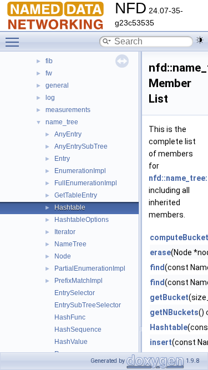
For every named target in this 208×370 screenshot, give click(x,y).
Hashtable (69, 207)
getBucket (169, 297)
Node (62, 256)
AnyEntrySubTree (81, 146)
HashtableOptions (81, 220)
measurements (67, 110)
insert (161, 342)
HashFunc (69, 317)
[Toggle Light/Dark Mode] (200, 40)
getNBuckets (174, 312)
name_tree (61, 122)
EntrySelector (74, 293)
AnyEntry (68, 134)
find (157, 267)
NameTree (70, 244)
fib (49, 61)
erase (160, 252)
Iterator (64, 232)
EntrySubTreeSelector (87, 305)
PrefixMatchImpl (78, 281)
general (57, 85)
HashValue (71, 342)
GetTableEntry (75, 195)
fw (48, 73)
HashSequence (78, 329)
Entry (62, 159)
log (50, 98)
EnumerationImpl (80, 171)
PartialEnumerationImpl (89, 268)
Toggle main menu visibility (14, 42)
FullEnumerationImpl (85, 183)
